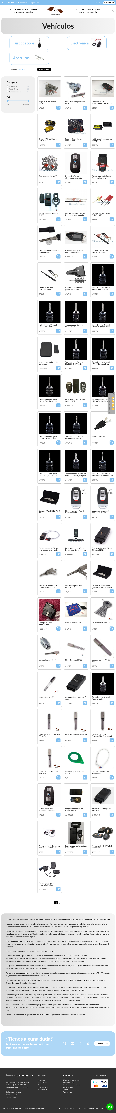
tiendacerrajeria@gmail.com (17, 1082)
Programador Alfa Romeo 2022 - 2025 (75, 400)
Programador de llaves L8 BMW (48, 214)
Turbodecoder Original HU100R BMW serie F (74, 363)
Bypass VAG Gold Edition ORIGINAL (48, 140)
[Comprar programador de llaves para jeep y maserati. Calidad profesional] (76, 833)
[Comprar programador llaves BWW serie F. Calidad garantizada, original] (76, 795)
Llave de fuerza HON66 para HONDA (101, 661)
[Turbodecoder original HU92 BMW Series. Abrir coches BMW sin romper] (76, 312)
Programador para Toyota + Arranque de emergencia (49, 549)
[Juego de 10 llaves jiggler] (49, 88)
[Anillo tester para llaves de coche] (76, 758)
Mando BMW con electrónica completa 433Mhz (47, 810)
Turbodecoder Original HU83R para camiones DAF (102, 474)
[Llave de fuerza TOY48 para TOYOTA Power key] (49, 721)
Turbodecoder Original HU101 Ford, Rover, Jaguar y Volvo (49, 401)
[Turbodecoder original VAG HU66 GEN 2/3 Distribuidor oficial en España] (103, 274)
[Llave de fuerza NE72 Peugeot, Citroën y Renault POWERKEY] (103, 721)
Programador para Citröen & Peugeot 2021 (102, 549)
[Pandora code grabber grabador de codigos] (76, 237)
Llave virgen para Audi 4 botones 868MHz (101, 512)
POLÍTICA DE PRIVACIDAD (89, 1109)
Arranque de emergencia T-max (75, 698)
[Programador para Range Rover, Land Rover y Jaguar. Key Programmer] (76, 535)
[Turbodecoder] (39, 43)
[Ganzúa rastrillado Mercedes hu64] (49, 274)
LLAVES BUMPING (32, 10)
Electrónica (77, 43)
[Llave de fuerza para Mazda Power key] (76, 721)
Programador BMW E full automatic (102, 847)
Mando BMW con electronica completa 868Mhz (73, 178)
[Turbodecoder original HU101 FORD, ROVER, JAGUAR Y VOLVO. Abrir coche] (49, 386)
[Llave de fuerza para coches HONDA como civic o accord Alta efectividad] (103, 646)
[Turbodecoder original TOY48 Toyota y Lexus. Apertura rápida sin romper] (49, 423)
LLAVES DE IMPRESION (15, 10)
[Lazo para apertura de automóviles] (103, 758)
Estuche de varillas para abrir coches (74, 140)
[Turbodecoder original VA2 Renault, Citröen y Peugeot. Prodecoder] (76, 460)
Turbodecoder (20, 43)
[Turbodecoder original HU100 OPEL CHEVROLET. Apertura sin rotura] (103, 386)
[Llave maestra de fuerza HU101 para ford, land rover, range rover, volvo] (49, 646)
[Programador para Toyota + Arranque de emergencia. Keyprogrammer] (49, 535)
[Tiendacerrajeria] (55, 11)
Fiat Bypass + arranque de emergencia (102, 140)
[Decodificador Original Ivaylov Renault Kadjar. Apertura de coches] (103, 684)
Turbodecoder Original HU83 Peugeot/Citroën (101, 326)
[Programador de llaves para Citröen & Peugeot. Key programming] (103, 535)
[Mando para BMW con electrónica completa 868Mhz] (76, 163)
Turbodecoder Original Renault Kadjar (101, 698)
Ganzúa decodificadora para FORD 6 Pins (74, 288)
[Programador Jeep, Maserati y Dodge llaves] (49, 870)
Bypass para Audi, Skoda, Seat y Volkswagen (101, 177)
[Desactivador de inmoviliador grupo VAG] (103, 88)
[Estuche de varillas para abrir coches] (76, 125)
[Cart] (113, 11)
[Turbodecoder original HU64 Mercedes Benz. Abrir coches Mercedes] (103, 349)
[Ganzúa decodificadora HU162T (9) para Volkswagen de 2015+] (76, 572)
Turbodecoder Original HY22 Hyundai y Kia (74, 437)
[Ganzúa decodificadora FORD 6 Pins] (76, 274)
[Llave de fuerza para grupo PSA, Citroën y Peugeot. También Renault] (49, 684)
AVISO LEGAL (106, 1109)
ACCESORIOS (81, 10)
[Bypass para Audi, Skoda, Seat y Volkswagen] (103, 163)
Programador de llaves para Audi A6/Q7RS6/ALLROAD (49, 847)
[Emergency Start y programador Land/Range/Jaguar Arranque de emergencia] (49, 609)
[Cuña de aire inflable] (76, 609)
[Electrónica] (97, 43)
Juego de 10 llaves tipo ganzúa (47, 102)
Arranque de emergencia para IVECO (101, 809)
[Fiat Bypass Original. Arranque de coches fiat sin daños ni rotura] (103, 125)
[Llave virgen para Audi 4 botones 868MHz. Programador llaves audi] (103, 498)
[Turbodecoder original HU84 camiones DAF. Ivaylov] (103, 460)
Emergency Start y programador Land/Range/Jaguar (46, 624)
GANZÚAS (29, 12)
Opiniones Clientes (110, 404)
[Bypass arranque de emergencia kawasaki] (103, 423)
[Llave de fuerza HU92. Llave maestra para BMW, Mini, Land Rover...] (76, 88)
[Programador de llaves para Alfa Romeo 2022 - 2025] (76, 386)
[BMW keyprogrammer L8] (49, 200)
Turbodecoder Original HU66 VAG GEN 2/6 (101, 288)
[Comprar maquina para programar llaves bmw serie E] (103, 833)
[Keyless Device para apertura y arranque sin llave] (49, 349)
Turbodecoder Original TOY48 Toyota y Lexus (48, 437)
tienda (11, 1075)
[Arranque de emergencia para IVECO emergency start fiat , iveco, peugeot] (103, 795)
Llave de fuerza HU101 (48, 660)
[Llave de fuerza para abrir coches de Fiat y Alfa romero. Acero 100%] (76, 646)
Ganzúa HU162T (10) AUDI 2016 (49, 512)
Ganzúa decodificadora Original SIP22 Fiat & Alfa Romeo (102, 587)
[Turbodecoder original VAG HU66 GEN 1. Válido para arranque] (49, 312)
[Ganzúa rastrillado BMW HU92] (103, 200)
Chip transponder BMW (48, 176)
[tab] (15, 9)
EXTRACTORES (18, 12)
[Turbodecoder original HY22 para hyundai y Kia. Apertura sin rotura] (76, 423)
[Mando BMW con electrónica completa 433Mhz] (49, 795)
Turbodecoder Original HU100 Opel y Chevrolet (101, 400)
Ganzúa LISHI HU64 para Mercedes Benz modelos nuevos (75, 215)
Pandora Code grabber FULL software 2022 (74, 251)
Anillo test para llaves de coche (74, 772)
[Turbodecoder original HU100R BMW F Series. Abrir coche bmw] (76, 349)
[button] (44, 69)
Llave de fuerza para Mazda (76, 734)
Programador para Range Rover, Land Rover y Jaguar (75, 549)
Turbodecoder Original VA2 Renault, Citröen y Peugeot (76, 474)
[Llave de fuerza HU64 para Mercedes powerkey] (49, 758)
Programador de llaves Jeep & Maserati (76, 847)
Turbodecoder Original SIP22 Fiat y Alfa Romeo (48, 474)
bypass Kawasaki (98, 436)
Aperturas (20, 58)
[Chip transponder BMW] (49, 163)
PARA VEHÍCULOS (94, 10)
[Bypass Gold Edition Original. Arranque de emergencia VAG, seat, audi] (49, 125)
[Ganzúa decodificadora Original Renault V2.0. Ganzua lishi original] (49, 572)
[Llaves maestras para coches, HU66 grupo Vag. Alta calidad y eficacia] (103, 609)
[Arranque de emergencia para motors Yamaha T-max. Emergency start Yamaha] (76, 684)
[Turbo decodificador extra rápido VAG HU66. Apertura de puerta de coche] (49, 237)
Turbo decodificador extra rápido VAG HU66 (49, 251)
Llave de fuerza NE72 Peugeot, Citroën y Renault (102, 735)
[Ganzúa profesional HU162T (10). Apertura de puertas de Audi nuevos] (49, 498)
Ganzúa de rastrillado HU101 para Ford (100, 251)
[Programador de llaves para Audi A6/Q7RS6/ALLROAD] (49, 833)
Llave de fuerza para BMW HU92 (75, 102)
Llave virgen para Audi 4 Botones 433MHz (74, 512)
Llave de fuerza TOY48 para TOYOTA (49, 735)
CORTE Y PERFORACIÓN (88, 12)
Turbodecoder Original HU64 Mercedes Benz (101, 363)
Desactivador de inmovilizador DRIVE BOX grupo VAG (102, 103)
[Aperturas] (39, 57)
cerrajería (25, 1075)
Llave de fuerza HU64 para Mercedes (49, 772)
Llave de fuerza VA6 (46, 697)
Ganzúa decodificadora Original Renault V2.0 (48, 586)
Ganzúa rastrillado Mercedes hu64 (46, 288)
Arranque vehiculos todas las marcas (48, 363)
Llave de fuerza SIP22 (73, 660)
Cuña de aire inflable (73, 623)
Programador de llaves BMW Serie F (74, 809)
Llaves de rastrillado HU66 (102, 623)
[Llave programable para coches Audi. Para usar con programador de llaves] (76, 498)
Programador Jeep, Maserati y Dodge (46, 884)
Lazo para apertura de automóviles (100, 772)
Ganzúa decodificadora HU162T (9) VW (74, 586)
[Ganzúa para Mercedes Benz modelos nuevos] (76, 200)
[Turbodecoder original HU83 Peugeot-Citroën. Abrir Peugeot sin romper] (103, 312)
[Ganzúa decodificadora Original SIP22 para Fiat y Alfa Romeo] (103, 572)
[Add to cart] (58, 108)
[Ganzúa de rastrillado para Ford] (103, 237)
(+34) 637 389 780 (16, 1085)
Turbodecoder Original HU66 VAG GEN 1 (48, 326)
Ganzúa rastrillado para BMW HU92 (101, 214)
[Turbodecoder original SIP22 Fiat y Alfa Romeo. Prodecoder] (49, 460)
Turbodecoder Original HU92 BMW (74, 326)
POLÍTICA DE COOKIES (67, 1109)
